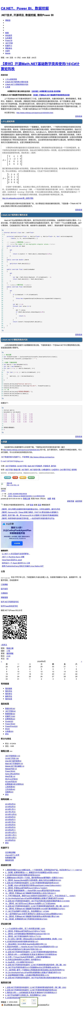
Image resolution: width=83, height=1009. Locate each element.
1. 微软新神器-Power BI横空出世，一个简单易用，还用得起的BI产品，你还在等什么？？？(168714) (43, 870)
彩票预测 (10, 719)
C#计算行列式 (65, 469)
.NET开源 (9, 43)
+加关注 (3, 490)
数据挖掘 (10, 713)
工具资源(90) (10, 786)
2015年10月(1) (11, 837)
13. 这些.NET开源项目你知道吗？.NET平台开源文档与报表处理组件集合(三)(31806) (37, 901)
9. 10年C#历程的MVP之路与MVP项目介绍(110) (23, 949)
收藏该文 (23, 477)
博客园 (7, 20)
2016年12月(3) (11, 814)
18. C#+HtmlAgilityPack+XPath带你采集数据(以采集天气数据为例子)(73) (33, 972)
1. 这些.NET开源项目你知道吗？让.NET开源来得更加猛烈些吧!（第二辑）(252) (35, 987)
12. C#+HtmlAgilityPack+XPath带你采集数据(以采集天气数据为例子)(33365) (34, 898)
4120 (8, 656)
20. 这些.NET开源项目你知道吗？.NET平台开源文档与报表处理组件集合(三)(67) (36, 977)
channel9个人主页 (12, 855)
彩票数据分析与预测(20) (14, 784)
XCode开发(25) (11, 781)
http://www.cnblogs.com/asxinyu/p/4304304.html (34, 112)
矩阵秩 (74, 469)
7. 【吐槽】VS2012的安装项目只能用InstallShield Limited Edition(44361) (33, 885)
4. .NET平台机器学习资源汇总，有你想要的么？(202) (25, 995)
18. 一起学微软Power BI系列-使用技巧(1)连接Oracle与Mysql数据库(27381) (34, 914)
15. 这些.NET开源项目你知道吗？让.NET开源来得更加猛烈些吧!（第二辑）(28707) (37, 906)
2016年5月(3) (10, 827)
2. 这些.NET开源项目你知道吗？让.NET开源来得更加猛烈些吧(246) (31, 990)
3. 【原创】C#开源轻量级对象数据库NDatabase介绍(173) (27, 933)
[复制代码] (3, 231)
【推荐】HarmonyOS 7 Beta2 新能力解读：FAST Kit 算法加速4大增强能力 (29, 512)
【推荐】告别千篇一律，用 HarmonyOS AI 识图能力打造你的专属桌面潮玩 (29, 515)
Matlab (7, 53)
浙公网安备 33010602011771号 (16, 1005)
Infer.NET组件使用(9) (13, 761)
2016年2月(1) (10, 830)
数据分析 (10, 708)
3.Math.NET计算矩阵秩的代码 (16, 84)
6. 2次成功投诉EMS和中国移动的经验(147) (21, 941)
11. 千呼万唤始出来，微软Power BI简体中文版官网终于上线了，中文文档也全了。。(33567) (40, 895)
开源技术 (46, 466)
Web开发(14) (10, 776)
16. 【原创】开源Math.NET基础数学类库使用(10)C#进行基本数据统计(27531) (35, 908)
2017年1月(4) (10, 812)
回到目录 (78, 116)
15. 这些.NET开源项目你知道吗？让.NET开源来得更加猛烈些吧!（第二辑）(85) (35, 964)
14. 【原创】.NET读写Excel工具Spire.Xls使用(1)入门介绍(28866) (30, 903)
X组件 (7, 51)
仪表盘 (9, 731)
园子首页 (4, 589)
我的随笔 (8, 688)
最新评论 (8, 696)
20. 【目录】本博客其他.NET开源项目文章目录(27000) (26, 919)
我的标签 (8, 699)
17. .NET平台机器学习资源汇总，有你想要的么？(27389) (27, 911)
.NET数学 (25, 469)
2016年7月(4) (10, 822)
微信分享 (31, 477)
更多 (7, 734)
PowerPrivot (11, 726)
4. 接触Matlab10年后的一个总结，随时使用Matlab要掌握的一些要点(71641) (34, 877)
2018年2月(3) (10, 806)
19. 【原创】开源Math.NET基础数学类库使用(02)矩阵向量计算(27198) (32, 916)
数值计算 (17, 469)
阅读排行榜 (6, 865)
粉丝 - (10, 485)
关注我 (15, 477)
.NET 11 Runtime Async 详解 (13, 557)
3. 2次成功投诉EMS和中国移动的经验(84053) (22, 875)
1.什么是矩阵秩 (11, 79)
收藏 (49, 498)
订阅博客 (4, 584)
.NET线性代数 (35, 469)
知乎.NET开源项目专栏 (10, 601)
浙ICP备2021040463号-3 (39, 1005)
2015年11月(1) (11, 835)
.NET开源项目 (10, 466)
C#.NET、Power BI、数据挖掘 (25, 8)
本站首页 (8, 35)
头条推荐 (8, 38)
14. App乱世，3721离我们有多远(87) (19, 962)
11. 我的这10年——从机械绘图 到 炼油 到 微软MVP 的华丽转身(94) (31, 954)
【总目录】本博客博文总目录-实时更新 (46, 91)
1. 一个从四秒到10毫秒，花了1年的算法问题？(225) (25, 928)
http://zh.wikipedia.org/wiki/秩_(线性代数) (18, 198)
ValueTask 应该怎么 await (12, 560)
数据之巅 (9, 483)
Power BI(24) (10, 771)
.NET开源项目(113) (12, 756)
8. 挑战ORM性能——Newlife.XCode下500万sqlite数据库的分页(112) (31, 946)
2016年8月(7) (10, 819)
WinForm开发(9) (11, 779)
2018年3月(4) (10, 804)
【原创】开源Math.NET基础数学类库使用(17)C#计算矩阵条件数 (26, 496)
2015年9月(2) (10, 840)
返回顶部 (78, 501)
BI (7, 729)
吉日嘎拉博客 (10, 852)
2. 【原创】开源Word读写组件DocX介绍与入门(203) (25, 931)
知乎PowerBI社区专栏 (9, 606)
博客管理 (4, 597)
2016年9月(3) (10, 817)
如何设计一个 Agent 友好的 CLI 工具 (16, 563)
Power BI (8, 40)
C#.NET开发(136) (12, 758)
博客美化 (8, 48)
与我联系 (4, 593)
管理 (7, 33)
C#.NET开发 (22, 466)
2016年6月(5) (10, 824)
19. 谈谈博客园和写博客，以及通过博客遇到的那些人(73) (27, 975)
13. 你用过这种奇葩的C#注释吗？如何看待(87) (23, 959)
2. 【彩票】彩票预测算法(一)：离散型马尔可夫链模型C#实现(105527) (32, 872)
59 (7, 658)
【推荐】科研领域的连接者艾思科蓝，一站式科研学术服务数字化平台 (27, 518)
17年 (8, 651)
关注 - (16, 485)
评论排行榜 (6, 923)
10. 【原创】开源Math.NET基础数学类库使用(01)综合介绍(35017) (30, 893)
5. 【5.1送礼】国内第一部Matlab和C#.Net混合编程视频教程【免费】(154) (33, 939)
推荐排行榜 (6, 982)
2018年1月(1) (10, 809)
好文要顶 (7, 477)
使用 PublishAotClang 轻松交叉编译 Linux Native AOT (23, 566)
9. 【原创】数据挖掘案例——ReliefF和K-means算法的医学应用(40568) (32, 890)
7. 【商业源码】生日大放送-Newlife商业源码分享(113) (26, 944)
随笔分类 (5, 750)
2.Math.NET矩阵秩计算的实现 (16, 82)
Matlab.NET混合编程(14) (14, 766)
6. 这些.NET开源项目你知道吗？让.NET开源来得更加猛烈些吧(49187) (32, 883)
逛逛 (39, 505)
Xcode (9, 721)
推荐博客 (9, 653)
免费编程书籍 (10, 857)
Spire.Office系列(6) (12, 774)
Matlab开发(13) (11, 768)
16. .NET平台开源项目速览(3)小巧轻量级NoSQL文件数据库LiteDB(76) (32, 967)
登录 (31, 505)
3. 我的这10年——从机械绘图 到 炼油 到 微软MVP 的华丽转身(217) (31, 992)
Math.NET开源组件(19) (14, 763)
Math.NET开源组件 (35, 466)
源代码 (53, 466)
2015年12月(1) (11, 832)
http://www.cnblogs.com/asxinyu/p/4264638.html (21, 449)
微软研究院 (9, 860)
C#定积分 (55, 469)
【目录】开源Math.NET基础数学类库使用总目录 (51, 95)
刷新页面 (70, 501)
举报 (53, 498)
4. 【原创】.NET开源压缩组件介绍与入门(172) (23, 936)
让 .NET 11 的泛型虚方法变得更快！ (16, 553)
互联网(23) (9, 792)
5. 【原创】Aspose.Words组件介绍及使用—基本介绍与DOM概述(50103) (33, 880)
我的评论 (8, 691)
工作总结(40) (10, 789)
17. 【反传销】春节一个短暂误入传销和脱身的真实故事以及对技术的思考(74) (35, 970)
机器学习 (8, 45)
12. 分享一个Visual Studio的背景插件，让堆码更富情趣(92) (28, 957)
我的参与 (8, 693)
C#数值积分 (46, 469)
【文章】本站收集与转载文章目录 (17, 494)
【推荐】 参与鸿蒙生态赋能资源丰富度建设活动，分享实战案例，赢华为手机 (30, 509)
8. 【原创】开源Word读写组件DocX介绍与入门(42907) (26, 888)
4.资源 (7, 87)
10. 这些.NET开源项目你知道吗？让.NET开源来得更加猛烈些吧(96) (31, 952)
